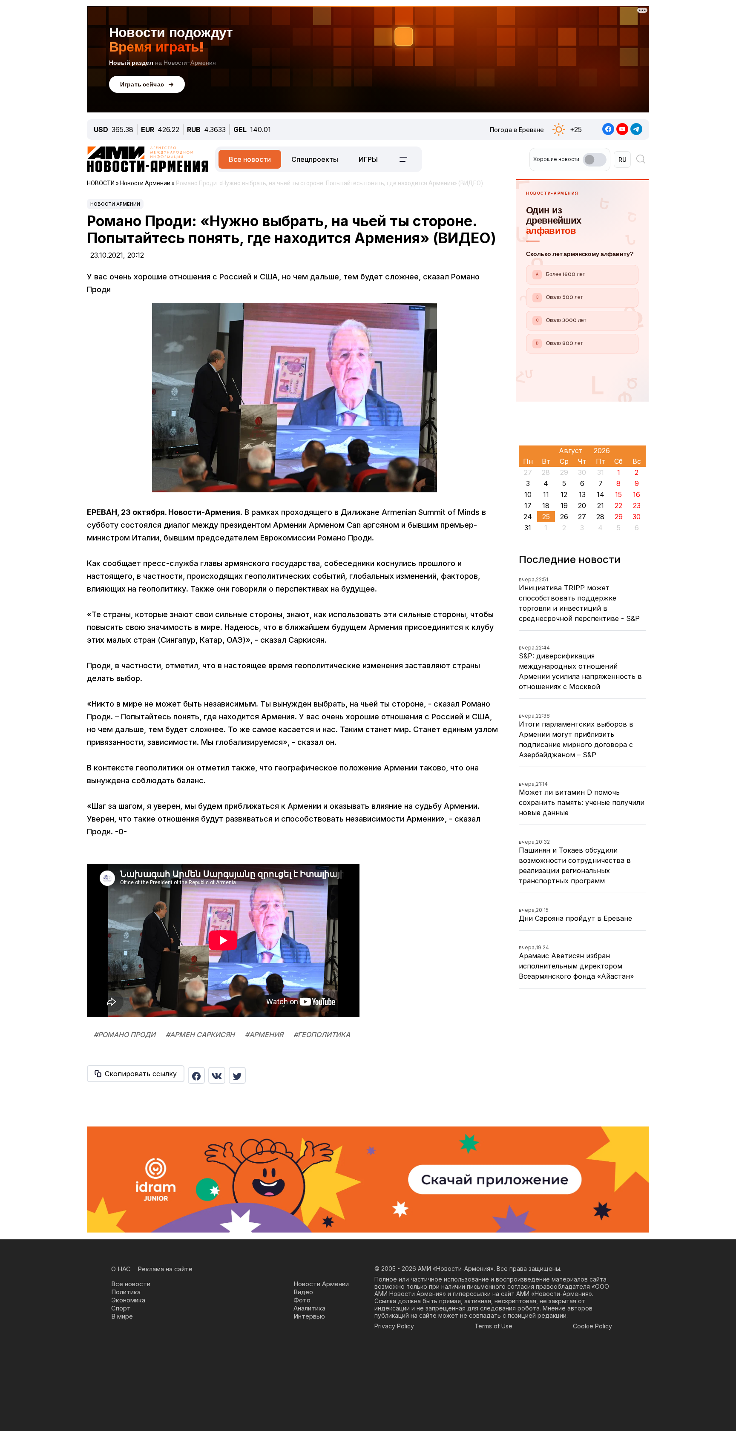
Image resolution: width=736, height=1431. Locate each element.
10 (528, 494)
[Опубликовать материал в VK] (217, 1075)
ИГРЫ (368, 159)
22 (618, 505)
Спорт (121, 1308)
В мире (122, 1316)
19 (564, 505)
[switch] (595, 160)
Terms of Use (493, 1326)
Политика (126, 1292)
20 (582, 505)
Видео (303, 1292)
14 (600, 494)
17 (528, 505)
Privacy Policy (394, 1326)
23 (637, 505)
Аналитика (309, 1308)
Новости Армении (115, 204)
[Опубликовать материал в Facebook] (196, 1075)
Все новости (250, 159)
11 (546, 494)
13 (582, 494)
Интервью (309, 1316)
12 (564, 494)
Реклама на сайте (165, 1269)
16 (636, 494)
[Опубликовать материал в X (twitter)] (237, 1075)
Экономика (128, 1300)
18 (545, 505)
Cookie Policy (592, 1326)
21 (600, 505)
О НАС (121, 1269)
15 (618, 494)
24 (527, 516)
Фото (301, 1300)
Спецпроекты (314, 159)
